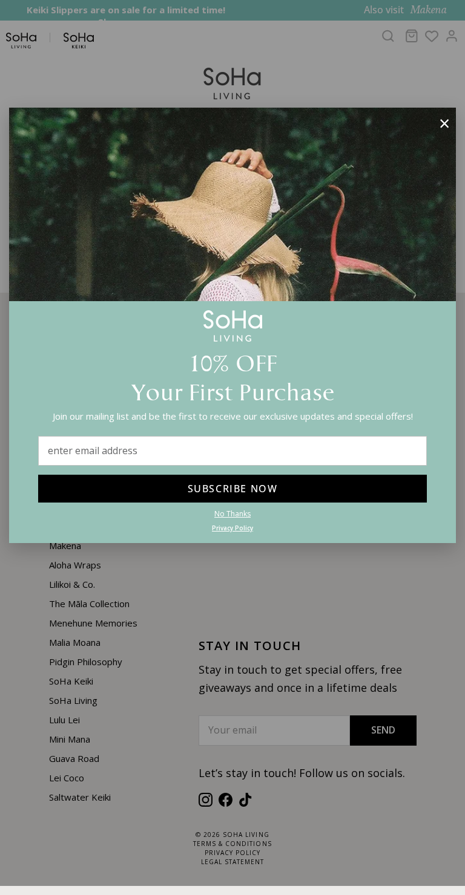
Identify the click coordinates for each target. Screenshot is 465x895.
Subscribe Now (233, 488)
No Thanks (232, 514)
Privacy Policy (232, 528)
